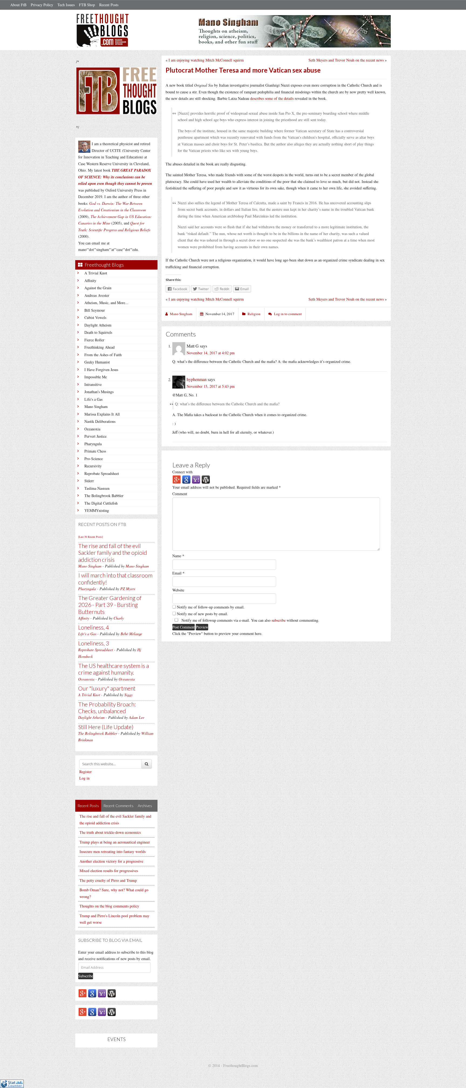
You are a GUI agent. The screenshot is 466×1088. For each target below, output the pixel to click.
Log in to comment (288, 313)
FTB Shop (87, 4)
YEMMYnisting (96, 510)
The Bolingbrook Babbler (104, 495)
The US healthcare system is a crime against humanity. (113, 669)
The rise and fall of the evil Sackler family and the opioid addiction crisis (112, 552)
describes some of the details (272, 98)
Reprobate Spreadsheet (101, 473)
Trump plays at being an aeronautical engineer (115, 842)
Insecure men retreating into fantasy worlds (113, 851)
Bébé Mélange (131, 633)
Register (85, 771)
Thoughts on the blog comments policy (109, 906)
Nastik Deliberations (99, 421)
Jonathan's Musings (99, 391)
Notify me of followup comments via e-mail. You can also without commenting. (249, 620)
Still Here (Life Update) (105, 726)
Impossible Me (95, 376)
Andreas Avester (96, 295)
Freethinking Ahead (99, 347)
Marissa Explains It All (102, 414)
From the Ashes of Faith (103, 354)
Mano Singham (96, 406)
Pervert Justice (95, 436)
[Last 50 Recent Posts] (90, 537)
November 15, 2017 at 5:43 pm (211, 386)
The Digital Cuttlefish (101, 503)
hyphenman (197, 379)
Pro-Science (93, 458)
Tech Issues (66, 4)
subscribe (279, 620)
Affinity (90, 280)
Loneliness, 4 (93, 627)
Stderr (89, 480)
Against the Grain (97, 287)
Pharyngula (93, 443)
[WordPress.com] (111, 992)
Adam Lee (136, 717)
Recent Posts (108, 4)
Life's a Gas (93, 399)
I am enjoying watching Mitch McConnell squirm (206, 60)
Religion (254, 313)
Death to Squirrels (98, 332)
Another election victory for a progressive (111, 861)
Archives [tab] (145, 805)
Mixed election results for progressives (109, 870)
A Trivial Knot (95, 273)
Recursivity (93, 465)
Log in (84, 778)
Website (178, 590)
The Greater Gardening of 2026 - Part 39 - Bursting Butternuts (110, 604)
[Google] (92, 992)
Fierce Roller (94, 339)
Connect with (182, 471)
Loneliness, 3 (93, 643)
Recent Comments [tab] (118, 805)
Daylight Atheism (97, 325)
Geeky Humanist (97, 362)
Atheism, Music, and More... (106, 302)
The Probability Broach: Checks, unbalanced (107, 707)
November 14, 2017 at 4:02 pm (211, 352)
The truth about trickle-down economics (110, 832)
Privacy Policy (42, 4)
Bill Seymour (94, 310)
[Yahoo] (102, 992)
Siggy (128, 694)
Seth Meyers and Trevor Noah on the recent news (346, 60)
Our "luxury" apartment (106, 688)
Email (178, 573)
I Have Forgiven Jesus (101, 369)
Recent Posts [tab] (88, 805)
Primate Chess (95, 451)
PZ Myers (127, 588)
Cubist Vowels (95, 317)
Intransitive (93, 384)
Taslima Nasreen (96, 488)
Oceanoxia (92, 428)
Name (178, 555)
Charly (119, 618)
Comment (179, 493)
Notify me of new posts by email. (202, 613)
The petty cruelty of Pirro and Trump (108, 880)
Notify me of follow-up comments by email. (211, 607)
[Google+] (82, 992)
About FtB (18, 4)
